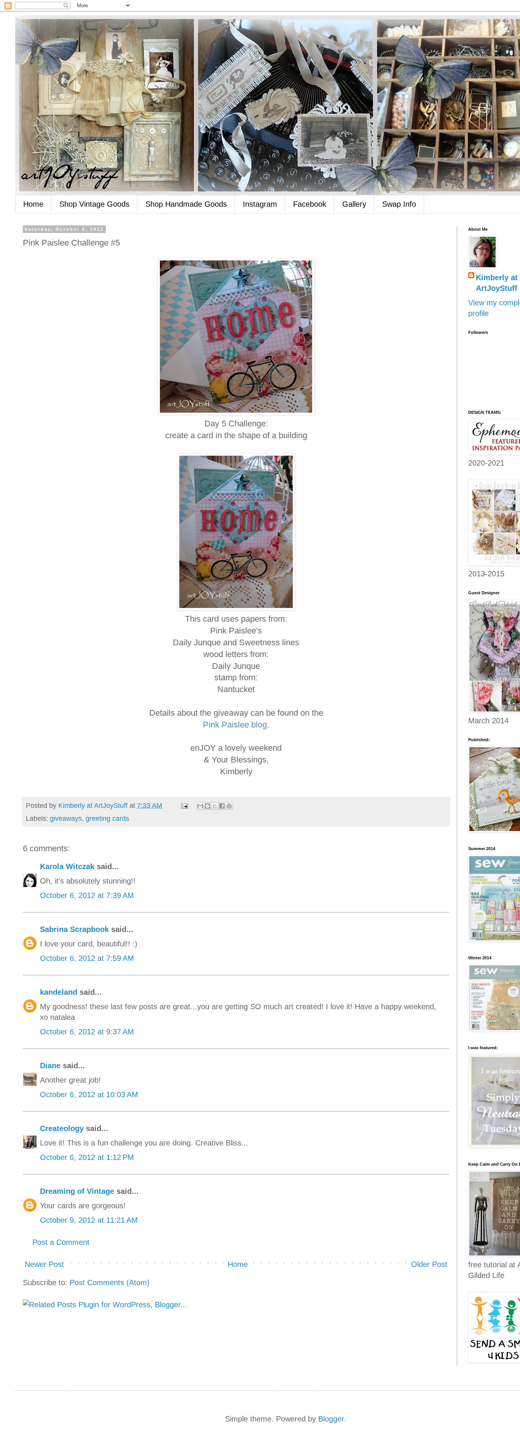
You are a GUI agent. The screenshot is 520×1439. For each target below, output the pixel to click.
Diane (50, 1065)
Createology (62, 1128)
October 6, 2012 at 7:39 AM (87, 895)
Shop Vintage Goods (94, 204)
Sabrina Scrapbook (74, 929)
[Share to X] (215, 806)
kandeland (58, 992)
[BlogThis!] (207, 806)
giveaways (66, 818)
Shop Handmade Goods (186, 204)
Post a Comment (60, 1242)
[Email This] (200, 806)
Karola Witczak (67, 866)
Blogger (331, 1419)
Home (33, 204)
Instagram (260, 204)
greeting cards (107, 818)
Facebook (309, 204)
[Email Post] (184, 805)
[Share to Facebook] (222, 806)
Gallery (354, 204)
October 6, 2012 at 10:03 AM (89, 1094)
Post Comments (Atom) (110, 1282)
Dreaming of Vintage (77, 1191)
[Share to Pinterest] (229, 806)
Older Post (429, 1264)
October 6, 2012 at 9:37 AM (87, 1031)
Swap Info (399, 204)
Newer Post (44, 1264)
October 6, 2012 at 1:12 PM (87, 1157)
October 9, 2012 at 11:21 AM (89, 1220)
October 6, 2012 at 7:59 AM (87, 958)
